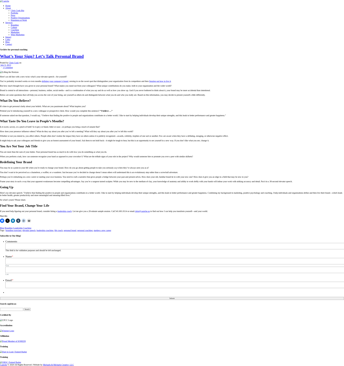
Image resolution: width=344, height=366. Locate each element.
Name (9, 256)
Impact (8, 37)
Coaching (15, 30)
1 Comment (8, 67)
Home (8, 6)
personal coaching (85, 230)
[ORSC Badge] (10, 362)
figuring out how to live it (160, 81)
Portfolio (14, 13)
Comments (11, 241)
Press (13, 15)
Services (8, 22)
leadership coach (65, 211)
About (8, 8)
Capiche (3, 365)
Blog (7, 42)
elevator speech (28, 230)
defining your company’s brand (55, 81)
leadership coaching (45, 230)
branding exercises (13, 230)
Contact (8, 44)
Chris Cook (14, 63)
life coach (58, 230)
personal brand (70, 230)
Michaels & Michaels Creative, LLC (58, 365)
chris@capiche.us (142, 211)
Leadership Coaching (22, 228)
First (7, 265)
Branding (15, 25)
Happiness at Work (19, 20)
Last (7, 274)
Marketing (15, 32)
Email (9, 280)
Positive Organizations (20, 18)
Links (7, 39)
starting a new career (102, 230)
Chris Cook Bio (17, 10)
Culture (14, 27)
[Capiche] (4, 1)
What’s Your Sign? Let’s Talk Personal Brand (42, 56)
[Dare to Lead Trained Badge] (13, 352)
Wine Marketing (17, 35)
